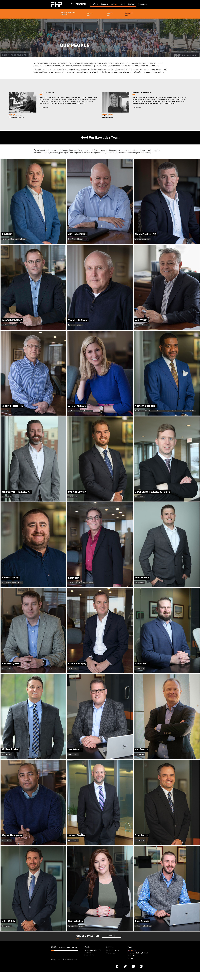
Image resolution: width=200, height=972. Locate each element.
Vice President (6, 497)
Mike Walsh (8, 921)
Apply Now (143, 4)
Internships (110, 953)
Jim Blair (7, 234)
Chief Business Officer (9, 325)
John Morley (142, 578)
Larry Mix (73, 578)
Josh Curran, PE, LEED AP (16, 492)
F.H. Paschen (78, 4)
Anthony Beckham (145, 406)
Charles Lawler (77, 492)
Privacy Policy (55, 959)
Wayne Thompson (12, 835)
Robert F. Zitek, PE (12, 406)
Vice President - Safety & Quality (12, 582)
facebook (117, 966)
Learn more (44, 107)
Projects (90, 13)
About (130, 947)
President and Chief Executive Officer (13, 239)
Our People (129, 13)
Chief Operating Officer (142, 239)
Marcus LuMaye (10, 578)
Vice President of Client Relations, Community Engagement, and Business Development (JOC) (164, 411)
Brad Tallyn (141, 835)
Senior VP (5, 411)
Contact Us (111, 936)
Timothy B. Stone (78, 320)
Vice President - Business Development (80, 583)
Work (87, 947)
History (109, 13)
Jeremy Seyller (76, 835)
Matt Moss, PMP (10, 664)
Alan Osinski (142, 921)
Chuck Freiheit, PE (145, 234)
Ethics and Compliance (69, 959)
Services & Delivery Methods (68, 13)
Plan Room (132, 955)
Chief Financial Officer (75, 239)
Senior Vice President (75, 325)
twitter (125, 966)
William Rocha (10, 749)
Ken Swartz (141, 749)
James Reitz (142, 664)
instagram (133, 966)
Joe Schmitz (75, 749)
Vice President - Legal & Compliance (80, 411)
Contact (130, 958)
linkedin (141, 966)
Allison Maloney (77, 406)
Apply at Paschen (112, 950)
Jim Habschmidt (77, 234)
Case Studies (89, 955)
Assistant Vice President (76, 926)
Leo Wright (141, 320)
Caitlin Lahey (75, 921)
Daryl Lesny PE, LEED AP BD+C (152, 492)
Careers (110, 947)
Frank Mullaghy (77, 664)
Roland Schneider (12, 320)
